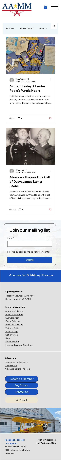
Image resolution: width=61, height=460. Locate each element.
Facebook (10, 439)
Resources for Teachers (16, 362)
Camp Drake (11, 365)
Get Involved (11, 334)
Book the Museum (14, 324)
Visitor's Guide (12, 328)
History (19, 311)
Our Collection (12, 317)
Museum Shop (12, 341)
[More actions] (51, 80)
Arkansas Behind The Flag (17, 368)
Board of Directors (14, 314)
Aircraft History (27, 28)
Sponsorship (11, 331)
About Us (10, 311)
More (41, 28)
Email (10, 238)
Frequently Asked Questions (19, 345)
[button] (45, 7)
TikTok (20, 439)
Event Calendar (12, 321)
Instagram (11, 443)
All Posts (10, 28)
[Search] (54, 26)
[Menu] (54, 6)
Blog (7, 338)
